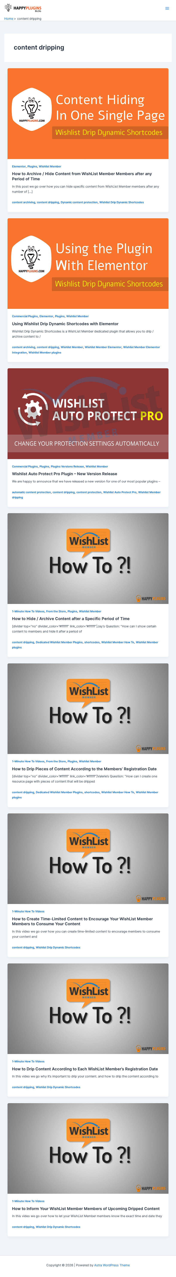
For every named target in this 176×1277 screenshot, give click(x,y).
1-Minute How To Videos (28, 611)
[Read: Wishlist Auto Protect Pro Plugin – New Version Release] (88, 413)
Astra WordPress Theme (112, 1265)
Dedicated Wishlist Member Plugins (59, 642)
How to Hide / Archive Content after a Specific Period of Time (71, 618)
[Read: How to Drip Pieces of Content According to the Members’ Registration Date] (88, 708)
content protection (89, 492)
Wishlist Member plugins (45, 352)
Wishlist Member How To (117, 642)
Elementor (19, 166)
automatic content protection (31, 492)
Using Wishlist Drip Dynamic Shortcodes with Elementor (65, 323)
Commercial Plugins (25, 316)
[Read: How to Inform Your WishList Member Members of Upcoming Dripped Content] (88, 1148)
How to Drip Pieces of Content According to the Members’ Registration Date (84, 768)
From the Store (56, 611)
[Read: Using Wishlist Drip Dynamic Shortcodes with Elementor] (88, 263)
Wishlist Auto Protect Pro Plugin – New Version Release (64, 473)
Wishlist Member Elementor (103, 347)
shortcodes (92, 642)
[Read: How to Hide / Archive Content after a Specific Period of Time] (88, 558)
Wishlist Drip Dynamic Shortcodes (121, 202)
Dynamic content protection (79, 202)
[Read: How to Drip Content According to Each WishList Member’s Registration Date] (88, 1008)
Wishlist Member (50, 166)
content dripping (48, 202)
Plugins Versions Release (67, 466)
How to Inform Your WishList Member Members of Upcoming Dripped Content (86, 1208)
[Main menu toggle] (167, 8)
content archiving (23, 202)
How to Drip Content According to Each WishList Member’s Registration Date (85, 1068)
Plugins (32, 166)
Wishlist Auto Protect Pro (120, 492)
